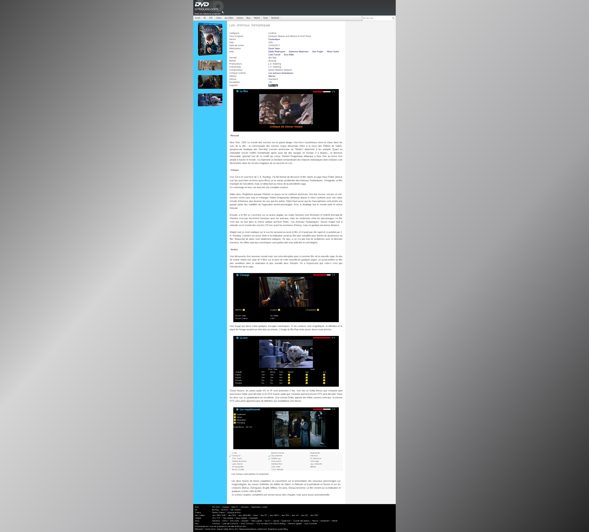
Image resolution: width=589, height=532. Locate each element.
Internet (334, 521)
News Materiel (241, 518)
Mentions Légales (295, 523)
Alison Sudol (333, 51)
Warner (271, 76)
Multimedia (253, 518)
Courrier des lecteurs (301, 521)
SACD (224, 521)
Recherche (275, 17)
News (248, 17)
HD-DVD (224, 510)
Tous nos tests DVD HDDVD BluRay (270, 523)
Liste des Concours (230, 523)
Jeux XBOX (274, 515)
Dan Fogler (317, 51)
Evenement (325, 521)
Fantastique (274, 39)
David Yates (274, 48)
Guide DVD (285, 521)
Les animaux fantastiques (280, 73)
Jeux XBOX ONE (218, 515)
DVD (211, 17)
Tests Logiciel (256, 521)
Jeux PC (263, 515)
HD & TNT (216, 518)
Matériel (257, 17)
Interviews (216, 521)
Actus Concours (247, 523)
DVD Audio (234, 521)
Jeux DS (304, 515)
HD (205, 17)
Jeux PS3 (232, 515)
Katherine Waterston (299, 51)
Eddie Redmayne (276, 51)
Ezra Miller (289, 54)
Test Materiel (235, 510)
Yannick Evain (210, 529)
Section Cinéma (218, 512)
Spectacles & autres (259, 507)
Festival (315, 521)
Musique (225, 507)
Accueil (197, 17)
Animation (245, 507)
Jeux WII (295, 515)
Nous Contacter (310, 523)
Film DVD (215, 507)
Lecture (276, 521)
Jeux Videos (229, 17)
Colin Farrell (274, 54)
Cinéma (218, 17)
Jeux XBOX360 (244, 515)
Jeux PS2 (285, 515)
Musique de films (234, 512)
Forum (265, 17)
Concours (240, 17)
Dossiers (245, 521)
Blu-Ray (215, 510)
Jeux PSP (314, 515)
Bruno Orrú (233, 529)
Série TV (234, 507)
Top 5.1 (267, 521)
